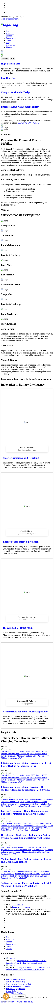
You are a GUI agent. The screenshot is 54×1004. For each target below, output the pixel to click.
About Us (10, 33)
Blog (8, 43)
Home (8, 31)
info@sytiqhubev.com (9, 19)
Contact (9, 948)
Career (8, 40)
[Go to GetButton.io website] (6, 1001)
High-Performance (10, 63)
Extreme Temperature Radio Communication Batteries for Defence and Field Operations (24, 812)
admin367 (18, 758)
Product (9, 36)
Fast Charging (8, 78)
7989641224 (18, 905)
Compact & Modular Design (15, 92)
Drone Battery (11, 991)
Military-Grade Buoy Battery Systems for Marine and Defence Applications (26, 860)
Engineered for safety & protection (21, 541)
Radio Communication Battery (18, 986)
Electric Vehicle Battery (15, 979)
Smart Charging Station (15, 989)
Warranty (9, 47)
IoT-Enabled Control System (18, 627)
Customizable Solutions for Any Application (25, 711)
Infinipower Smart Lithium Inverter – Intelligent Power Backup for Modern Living (26, 764)
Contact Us (10, 45)
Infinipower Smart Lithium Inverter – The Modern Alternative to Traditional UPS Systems (25, 788)
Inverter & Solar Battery (15, 982)
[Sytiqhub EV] (9, 25)
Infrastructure (11, 38)
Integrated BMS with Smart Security (20, 106)
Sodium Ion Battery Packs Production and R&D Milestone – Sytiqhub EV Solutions (26, 884)
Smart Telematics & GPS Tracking (21, 458)
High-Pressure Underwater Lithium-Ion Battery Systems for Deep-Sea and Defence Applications (25, 836)
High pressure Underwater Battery (19, 984)
